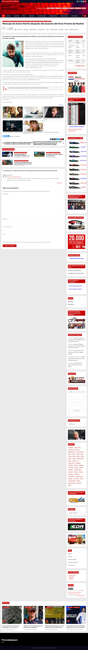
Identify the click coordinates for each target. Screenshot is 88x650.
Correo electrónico (7, 226)
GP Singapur (76, 474)
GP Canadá (70, 467)
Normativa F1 (76, 478)
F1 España (19, 21)
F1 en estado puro (9, 9)
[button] (82, 16)
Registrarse (70, 301)
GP (78, 461)
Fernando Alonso (78, 8)
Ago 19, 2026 (17, 157)
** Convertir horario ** (80, 65)
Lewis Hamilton (71, 476)
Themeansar (53, 647)
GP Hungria (70, 472)
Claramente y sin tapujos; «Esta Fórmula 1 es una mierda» (75, 364)
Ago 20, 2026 (6, 629)
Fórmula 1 (84, 8)
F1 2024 (15, 21)
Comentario (6, 194)
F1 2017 (73, 454)
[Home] (3, 15)
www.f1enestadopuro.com (81, 595)
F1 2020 (69, 456)
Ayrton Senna (74, 16)
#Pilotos (66, 29)
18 (71, 402)
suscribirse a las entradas (74, 270)
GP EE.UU (81, 467)
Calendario (31, 16)
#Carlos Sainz (19, 29)
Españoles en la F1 (65, 8)
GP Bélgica (81, 465)
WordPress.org (71, 565)
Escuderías (52, 8)
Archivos (9, 16)
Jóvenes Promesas (41, 16)
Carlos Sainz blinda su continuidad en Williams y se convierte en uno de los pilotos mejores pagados (75, 627)
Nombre (5, 219)
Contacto (71, 579)
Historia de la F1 (44, 21)
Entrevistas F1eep (53, 16)
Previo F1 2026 (6, 607)
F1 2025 (74, 458)
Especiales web (80, 452)
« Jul (69, 414)
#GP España (61, 29)
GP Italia (76, 472)
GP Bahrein (70, 465)
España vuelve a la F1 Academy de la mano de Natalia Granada (76, 352)
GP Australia (77, 463)
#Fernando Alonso (54, 29)
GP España (70, 469)
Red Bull (78, 481)
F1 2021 (74, 456)
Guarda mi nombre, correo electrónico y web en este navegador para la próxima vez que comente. (27, 242)
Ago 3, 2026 (48, 157)
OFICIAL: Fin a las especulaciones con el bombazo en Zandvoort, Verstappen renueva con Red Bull (33, 627)
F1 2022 (78, 456)
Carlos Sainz (5, 21)
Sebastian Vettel (71, 483)
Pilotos (48, 8)
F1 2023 (82, 456)
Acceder (70, 556)
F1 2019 (82, 454)
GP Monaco (70, 474)
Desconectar (71, 304)
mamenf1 (11, 28)
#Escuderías (25, 29)
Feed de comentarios (73, 562)
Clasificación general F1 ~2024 (77, 258)
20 (76, 402)
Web (4, 234)
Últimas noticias (23, 152)
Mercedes (70, 478)
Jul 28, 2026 (16, 165)
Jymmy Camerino (24, 157)
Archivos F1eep (58, 8)
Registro (70, 553)
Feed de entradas (72, 559)
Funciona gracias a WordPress (38, 647)
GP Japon (81, 472)
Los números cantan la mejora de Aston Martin (54, 155)
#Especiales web (41, 29)
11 (71, 399)
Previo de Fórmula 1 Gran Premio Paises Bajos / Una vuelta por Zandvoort (10, 627)
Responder (59, 183)
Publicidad (71, 577)
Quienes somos (72, 575)
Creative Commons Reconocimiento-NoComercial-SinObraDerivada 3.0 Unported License (76, 592)
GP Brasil (76, 465)
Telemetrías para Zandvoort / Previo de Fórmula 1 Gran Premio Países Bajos (54, 627)
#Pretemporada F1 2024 (73, 29)
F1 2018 (77, 454)
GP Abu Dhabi (71, 463)
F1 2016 (69, 454)
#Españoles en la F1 (33, 29)
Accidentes (70, 447)
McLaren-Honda (79, 476)
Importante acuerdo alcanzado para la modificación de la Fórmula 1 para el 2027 (76, 339)
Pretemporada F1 (71, 481)
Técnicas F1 (72, 8)
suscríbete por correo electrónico (76, 273)
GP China (76, 467)
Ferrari (69, 461)
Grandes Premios (37, 21)
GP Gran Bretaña (77, 469)
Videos (69, 485)
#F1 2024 (47, 29)
